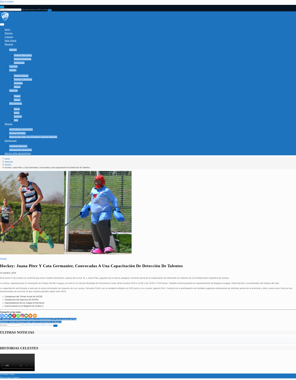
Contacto (9, 36)
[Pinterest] (14, 316)
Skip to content (7, 1)
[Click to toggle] (2, 24)
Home (7, 158)
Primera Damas (21, 75)
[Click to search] (50, 10)
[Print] (30, 316)
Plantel (17, 96)
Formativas (19, 62)
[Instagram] (22, 316)
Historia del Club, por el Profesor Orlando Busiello (33, 137)
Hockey (12, 70)
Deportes (9, 44)
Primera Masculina (23, 55)
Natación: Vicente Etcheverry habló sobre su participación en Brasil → (31, 322)
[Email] (26, 316)
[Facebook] (2, 316)
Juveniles (18, 83)
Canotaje (13, 66)
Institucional (11, 140)
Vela (16, 120)
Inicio (7, 29)
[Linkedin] (10, 316)
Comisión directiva (18, 146)
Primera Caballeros (23, 79)
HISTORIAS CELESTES (21, 129)
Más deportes (15, 103)
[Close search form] (2, 7)
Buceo (17, 109)
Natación (13, 90)
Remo (16, 112)
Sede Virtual (10, 40)
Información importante (20, 149)
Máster (17, 86)
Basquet (13, 49)
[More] (34, 316)
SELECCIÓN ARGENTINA (18, 153)
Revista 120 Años (17, 133)
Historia (8, 124)
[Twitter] (6, 316)
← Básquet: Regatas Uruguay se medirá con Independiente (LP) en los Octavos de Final (38, 319)
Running (18, 116)
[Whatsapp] (18, 316)
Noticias (8, 33)
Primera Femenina (22, 59)
